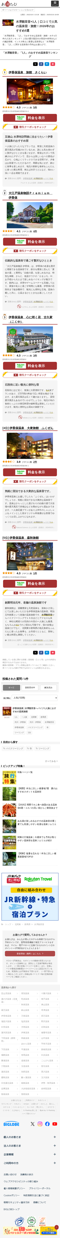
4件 (35, 231)
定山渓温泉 (6, 993)
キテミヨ (6, 1107)
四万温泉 (45, 1016)
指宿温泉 (25, 1094)
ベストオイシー (18, 1107)
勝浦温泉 (5, 1060)
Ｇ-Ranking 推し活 (30, 1110)
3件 (35, 355)
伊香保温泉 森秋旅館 (24, 537)
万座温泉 (25, 1016)
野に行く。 (40, 1107)
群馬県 (43, 717)
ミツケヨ (6, 1110)
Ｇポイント (42, 1100)
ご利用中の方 (11, 1163)
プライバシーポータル (39, 1188)
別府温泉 (25, 1072)
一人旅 (24, 717)
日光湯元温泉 (7, 1083)
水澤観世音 (49, 722)
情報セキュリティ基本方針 (17, 1202)
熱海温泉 (5, 1094)
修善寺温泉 (46, 1032)
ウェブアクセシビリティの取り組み (21, 1181)
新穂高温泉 (46, 1049)
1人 (16, 717)
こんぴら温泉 (47, 1060)
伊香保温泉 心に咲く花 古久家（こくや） (30, 319)
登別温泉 (25, 993)
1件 (35, 573)
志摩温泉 (5, 1088)
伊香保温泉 (19, 727)
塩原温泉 (25, 1021)
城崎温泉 (5, 1055)
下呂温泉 (5, 1049)
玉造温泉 (25, 1066)
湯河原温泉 (6, 1032)
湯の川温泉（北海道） (9, 1000)
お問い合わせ (10, 1174)
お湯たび (34, 1104)
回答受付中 (30, 687)
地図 (33, 111)
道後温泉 (25, 1060)
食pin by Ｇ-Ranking (47, 1110)
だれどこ (17, 1104)
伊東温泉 (25, 1032)
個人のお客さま (12, 1137)
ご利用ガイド (29, 1100)
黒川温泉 (45, 1072)
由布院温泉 (46, 1088)
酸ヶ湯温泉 (26, 1077)
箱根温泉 (25, 1083)
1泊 (29, 732)
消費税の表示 (26, 1174)
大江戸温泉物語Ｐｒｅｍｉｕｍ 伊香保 (30, 195)
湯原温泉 (5, 1072)
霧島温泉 (5, 1077)
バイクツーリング (35, 727)
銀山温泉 (25, 1010)
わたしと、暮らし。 (48, 1104)
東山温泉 (45, 1004)
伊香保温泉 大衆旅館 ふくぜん (31, 428)
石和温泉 (45, 1027)
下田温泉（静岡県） (8, 1039)
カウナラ (51, 1107)
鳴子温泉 (45, 999)
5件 (35, 107)
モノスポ (30, 1107)
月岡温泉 (25, 1027)
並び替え (7, 698)
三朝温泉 (5, 1066)
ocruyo (26, 1104)
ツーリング (19, 732)
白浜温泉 (45, 1055)
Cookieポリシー (12, 1195)
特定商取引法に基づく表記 (36, 1195)
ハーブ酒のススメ (29, 1113)
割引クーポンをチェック (32, 127)
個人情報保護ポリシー (14, 1188)
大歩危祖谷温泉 (28, 1088)
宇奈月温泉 (46, 1044)
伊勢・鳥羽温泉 (48, 1083)
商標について (39, 1202)
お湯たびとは (16, 1100)
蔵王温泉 (5, 1010)
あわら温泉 (26, 1044)
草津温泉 (45, 1010)
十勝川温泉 (46, 993)
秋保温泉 (25, 1004)
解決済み (48, 687)
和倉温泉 (25, 1038)
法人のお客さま (12, 1145)
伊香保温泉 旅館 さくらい (28, 72)
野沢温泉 (45, 1021)
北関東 (34, 717)
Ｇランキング (6, 1104)
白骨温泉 (5, 1027)
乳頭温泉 (25, 999)
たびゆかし (16, 1110)
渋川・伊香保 (20, 722)
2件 (35, 462)
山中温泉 (45, 1038)
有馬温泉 (25, 1055)
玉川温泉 (45, 1077)
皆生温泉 (45, 1066)
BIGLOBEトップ (11, 1209)
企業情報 (9, 1154)
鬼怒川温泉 (6, 1021)
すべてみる (50, 761)
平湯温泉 (25, 1049)
